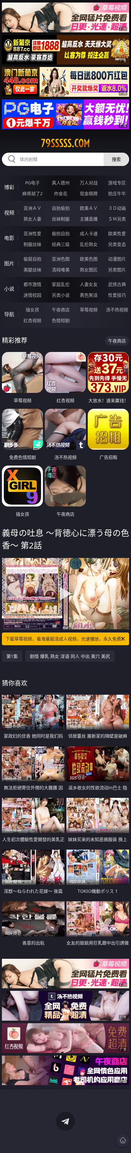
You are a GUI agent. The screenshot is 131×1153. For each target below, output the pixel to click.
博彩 (9, 187)
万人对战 (89, 183)
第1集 (12, 656)
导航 (9, 314)
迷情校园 (32, 295)
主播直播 (89, 219)
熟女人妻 (32, 219)
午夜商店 (61, 310)
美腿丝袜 (32, 270)
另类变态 (117, 244)
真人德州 (61, 183)
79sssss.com (65, 143)
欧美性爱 (117, 233)
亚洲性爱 (32, 233)
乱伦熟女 (89, 244)
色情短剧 (61, 320)
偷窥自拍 (32, 259)
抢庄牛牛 (117, 193)
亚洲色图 (61, 259)
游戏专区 (117, 183)
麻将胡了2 (32, 193)
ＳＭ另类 (117, 219)
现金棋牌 (89, 193)
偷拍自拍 (61, 233)
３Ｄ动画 (117, 208)
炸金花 (60, 193)
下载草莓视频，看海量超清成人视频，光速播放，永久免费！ (65, 639)
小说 (9, 288)
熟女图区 (89, 270)
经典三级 (61, 244)
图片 (9, 263)
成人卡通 (89, 233)
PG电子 (32, 183)
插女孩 (32, 310)
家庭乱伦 (61, 284)
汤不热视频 (117, 310)
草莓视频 (89, 310)
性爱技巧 (117, 295)
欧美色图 (89, 259)
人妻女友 (89, 284)
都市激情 (32, 284)
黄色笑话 (89, 295)
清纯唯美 (61, 270)
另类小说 (61, 295)
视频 (9, 212)
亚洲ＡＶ (32, 208)
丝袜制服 (61, 219)
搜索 (116, 159)
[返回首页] (122, 1140)
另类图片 (117, 270)
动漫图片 (117, 259)
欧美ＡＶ (89, 208)
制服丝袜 (32, 244)
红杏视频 (32, 320)
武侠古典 (117, 284)
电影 (9, 238)
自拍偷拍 (61, 208)
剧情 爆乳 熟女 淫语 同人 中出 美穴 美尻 (70, 656)
